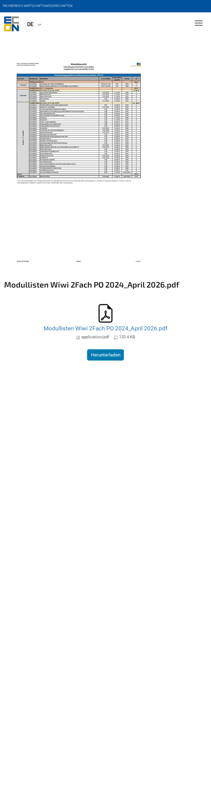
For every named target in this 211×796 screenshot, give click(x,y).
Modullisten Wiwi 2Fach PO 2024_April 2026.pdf (105, 328)
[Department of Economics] (11, 23)
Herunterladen (105, 355)
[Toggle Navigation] (199, 23)
